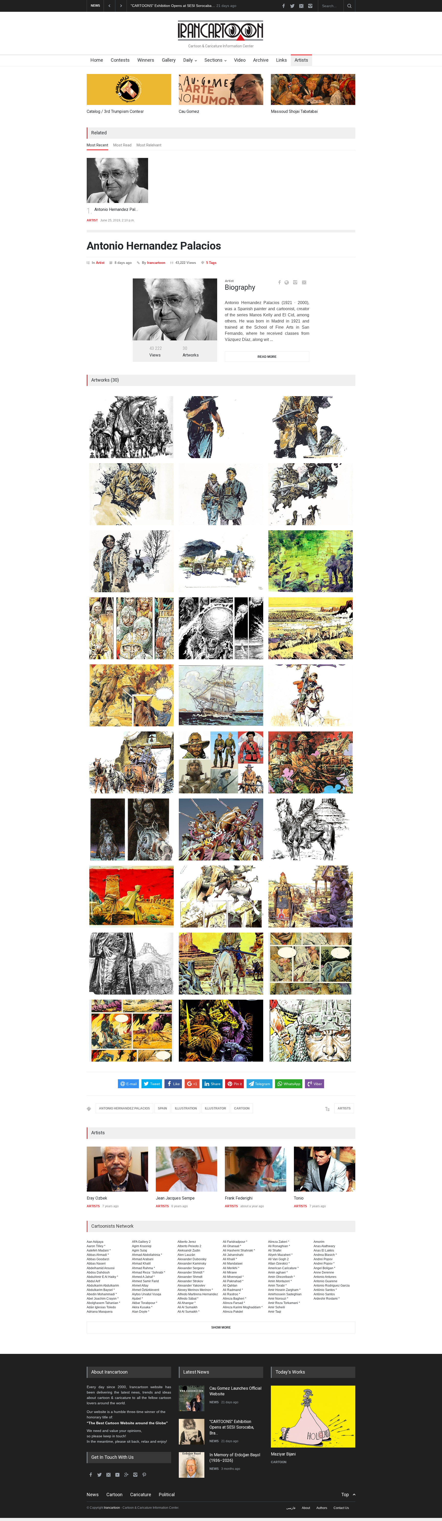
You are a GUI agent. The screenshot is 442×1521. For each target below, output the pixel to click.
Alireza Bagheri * (234, 1298)
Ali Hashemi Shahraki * (239, 1250)
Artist (100, 263)
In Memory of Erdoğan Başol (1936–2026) (165, 6)
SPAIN (162, 1108)
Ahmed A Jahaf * (143, 1277)
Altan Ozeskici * (279, 1263)
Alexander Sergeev (191, 1268)
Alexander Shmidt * (191, 1272)
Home (97, 60)
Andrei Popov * (324, 1263)
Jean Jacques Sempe (175, 1198)
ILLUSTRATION (186, 1108)
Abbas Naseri (96, 1263)
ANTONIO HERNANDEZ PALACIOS (124, 1108)
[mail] (301, 6)
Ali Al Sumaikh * (189, 1311)
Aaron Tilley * (96, 1246)
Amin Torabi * (277, 1285)
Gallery (169, 60)
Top (345, 1494)
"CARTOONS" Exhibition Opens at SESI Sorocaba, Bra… (231, 1427)
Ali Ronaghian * (279, 1246)
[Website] (287, 282)
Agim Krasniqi (141, 1246)
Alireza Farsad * (234, 1303)
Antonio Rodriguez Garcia (332, 1285)
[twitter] (292, 6)
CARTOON (242, 1108)
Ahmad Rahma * (143, 1268)
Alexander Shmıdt (190, 1277)
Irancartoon (156, 263)
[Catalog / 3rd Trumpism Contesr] (129, 89)
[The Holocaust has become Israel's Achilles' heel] (313, 1417)
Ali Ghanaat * (232, 1246)
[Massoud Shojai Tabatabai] (313, 89)
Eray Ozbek (97, 1198)
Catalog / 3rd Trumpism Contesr (115, 111)
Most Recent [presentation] (97, 145)
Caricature (140, 1494)
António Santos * (325, 1290)
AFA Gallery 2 (141, 1242)
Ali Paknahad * (233, 1281)
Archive (261, 60)
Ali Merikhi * (231, 1268)
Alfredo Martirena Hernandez (198, 1294)
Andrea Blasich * (325, 1255)
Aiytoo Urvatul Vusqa (146, 1294)
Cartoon (114, 1494)
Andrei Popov (323, 1259)
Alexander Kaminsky (192, 1263)
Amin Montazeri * (280, 1281)
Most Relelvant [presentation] (149, 145)
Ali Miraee (230, 1272)
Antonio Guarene (325, 1281)
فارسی (290, 1508)
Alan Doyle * (140, 1311)
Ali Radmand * (233, 1290)
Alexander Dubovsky (192, 1259)
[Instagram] (295, 282)
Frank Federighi (238, 1198)
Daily (188, 60)
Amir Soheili (276, 1307)
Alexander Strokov (190, 1281)
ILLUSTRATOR (215, 1108)
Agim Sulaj (139, 1250)
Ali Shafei (274, 1250)
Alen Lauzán (186, 1255)
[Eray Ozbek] (117, 1169)
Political (167, 1494)
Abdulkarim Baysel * (101, 1290)
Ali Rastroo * (231, 1294)
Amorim (319, 1242)
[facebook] (283, 6)
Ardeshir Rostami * (327, 1298)
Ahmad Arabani (142, 1259)
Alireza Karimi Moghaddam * (243, 1307)
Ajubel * (137, 1298)
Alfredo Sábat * (188, 1298)
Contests (120, 60)
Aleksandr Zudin (189, 1250)
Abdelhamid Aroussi (101, 1268)
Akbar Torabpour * (144, 1303)
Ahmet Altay (140, 1285)
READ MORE (267, 357)
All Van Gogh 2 (278, 1259)
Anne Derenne (324, 1272)
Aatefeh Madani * (99, 1250)
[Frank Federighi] (255, 1169)
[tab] (97, 146)
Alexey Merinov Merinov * (195, 1290)
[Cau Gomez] (221, 89)
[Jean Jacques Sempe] (186, 1169)
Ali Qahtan (230, 1285)
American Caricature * (283, 1268)
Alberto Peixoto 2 (189, 1246)
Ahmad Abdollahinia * (147, 1255)
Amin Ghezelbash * (281, 1277)
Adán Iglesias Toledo (101, 1307)
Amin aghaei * (278, 1272)
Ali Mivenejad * (233, 1277)
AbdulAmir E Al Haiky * (102, 1277)
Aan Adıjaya (95, 1242)
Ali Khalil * (230, 1259)
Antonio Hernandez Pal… (116, 209)
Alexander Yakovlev (191, 1285)
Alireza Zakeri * (278, 1242)
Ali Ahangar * (187, 1303)
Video (240, 60)
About (306, 1508)
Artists (301, 60)
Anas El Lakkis (324, 1250)
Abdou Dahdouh (98, 1272)
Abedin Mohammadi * (102, 1294)
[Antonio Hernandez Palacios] (117, 180)
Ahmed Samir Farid (145, 1281)
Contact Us (341, 1508)
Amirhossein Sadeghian (285, 1294)
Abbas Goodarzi (98, 1259)
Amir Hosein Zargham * (284, 1290)
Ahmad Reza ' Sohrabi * (148, 1272)
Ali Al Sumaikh (187, 1307)
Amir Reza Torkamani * (284, 1303)
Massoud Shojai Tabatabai (294, 111)
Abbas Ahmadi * (98, 1255)
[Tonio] (324, 1169)
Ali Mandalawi (232, 1263)
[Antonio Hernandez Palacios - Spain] (175, 309)
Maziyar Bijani (283, 1454)
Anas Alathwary (324, 1246)
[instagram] (310, 6)
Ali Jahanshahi (233, 1255)
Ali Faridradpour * (235, 1242)
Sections (213, 60)
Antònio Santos (324, 1294)
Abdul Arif (93, 1281)
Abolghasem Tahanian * (103, 1303)
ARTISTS (344, 1108)
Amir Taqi (274, 1311)
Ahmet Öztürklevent (145, 1290)
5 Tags (211, 263)
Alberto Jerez (187, 1242)
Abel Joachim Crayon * (103, 1298)
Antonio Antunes (325, 1277)
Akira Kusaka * (142, 1307)
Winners (145, 60)
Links (281, 60)
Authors (321, 1508)
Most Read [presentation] (122, 145)
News (93, 1494)
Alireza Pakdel (233, 1311)
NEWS (214, 1402)
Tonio (299, 1198)
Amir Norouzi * (278, 1298)
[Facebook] (279, 282)
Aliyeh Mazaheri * (280, 1255)
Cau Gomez (189, 111)
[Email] (304, 282)
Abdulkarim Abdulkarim (103, 1285)
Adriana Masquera (100, 1311)
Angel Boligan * (324, 1268)
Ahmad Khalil (141, 1263)
